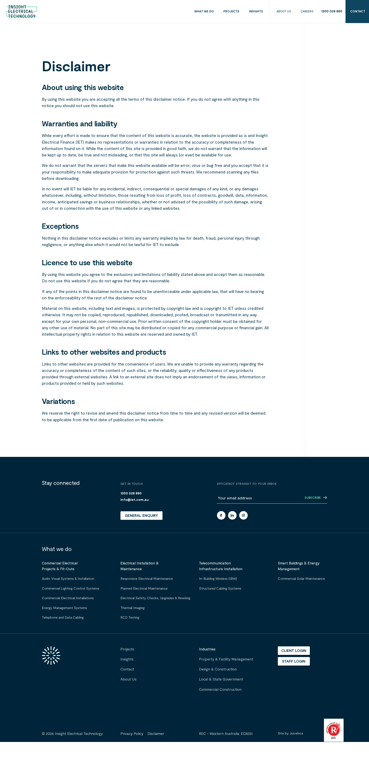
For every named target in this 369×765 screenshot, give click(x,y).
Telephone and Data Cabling (63, 617)
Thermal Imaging (132, 608)
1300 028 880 (331, 11)
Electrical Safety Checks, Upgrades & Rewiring (155, 598)
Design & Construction (218, 669)
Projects (127, 649)
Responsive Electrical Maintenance (146, 579)
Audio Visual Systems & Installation (68, 579)
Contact (127, 669)
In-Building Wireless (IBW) (218, 579)
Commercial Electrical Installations (68, 598)
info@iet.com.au (134, 500)
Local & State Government (221, 679)
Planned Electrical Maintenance (144, 588)
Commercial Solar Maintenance (301, 579)
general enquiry (141, 515)
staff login (293, 661)
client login (293, 650)
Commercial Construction (220, 689)
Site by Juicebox (290, 733)
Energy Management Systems (64, 608)
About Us (128, 679)
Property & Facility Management (226, 659)
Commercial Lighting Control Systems (70, 588)
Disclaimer (156, 733)
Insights (126, 659)
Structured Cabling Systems (220, 588)
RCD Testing (129, 617)
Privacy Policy (131, 733)
